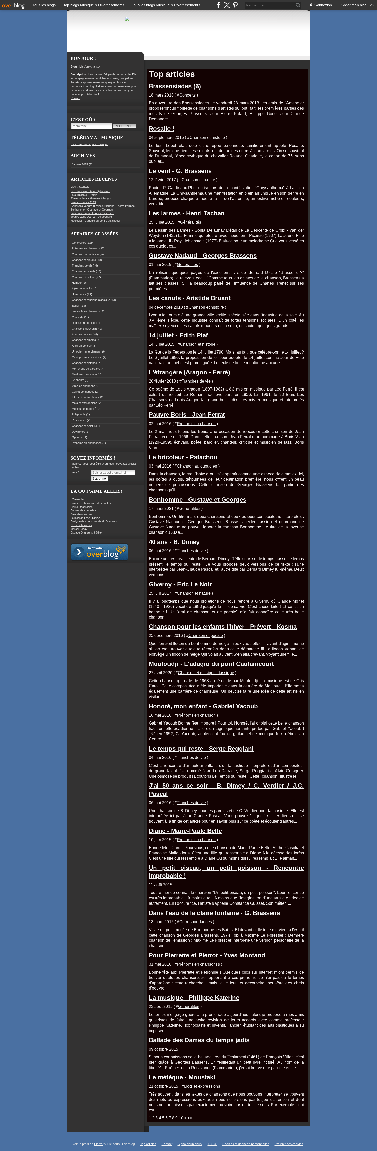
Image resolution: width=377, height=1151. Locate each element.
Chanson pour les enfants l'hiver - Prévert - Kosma (223, 626)
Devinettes (78, 431)
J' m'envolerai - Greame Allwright (91, 198)
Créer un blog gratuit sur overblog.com (99, 552)
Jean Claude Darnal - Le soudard (91, 216)
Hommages (79, 294)
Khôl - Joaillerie (80, 187)
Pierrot (98, 1144)
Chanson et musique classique (91, 299)
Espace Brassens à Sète (86, 532)
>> (190, 1118)
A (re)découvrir (81, 288)
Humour (77, 282)
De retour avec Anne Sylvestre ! (90, 191)
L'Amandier (77, 499)
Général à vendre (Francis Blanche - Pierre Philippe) (103, 205)
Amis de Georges (81, 514)
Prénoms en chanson (85, 248)
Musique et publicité (84, 408)
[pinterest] (235, 5)
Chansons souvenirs (85, 328)
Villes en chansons (83, 385)
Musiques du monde (84, 374)
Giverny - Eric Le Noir (180, 584)
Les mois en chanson (85, 311)
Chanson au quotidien (85, 254)
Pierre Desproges (82, 506)
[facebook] (218, 5)
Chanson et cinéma (84, 339)
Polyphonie (78, 414)
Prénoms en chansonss (87, 442)
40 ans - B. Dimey (174, 541)
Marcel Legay (79, 528)
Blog (74, 66)
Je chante (78, 380)
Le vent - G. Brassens (180, 170)
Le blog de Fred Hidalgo (85, 517)
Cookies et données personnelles (245, 1144)
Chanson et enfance (84, 362)
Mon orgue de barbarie (86, 368)
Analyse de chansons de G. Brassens (94, 521)
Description (79, 74)
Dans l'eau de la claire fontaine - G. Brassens (214, 912)
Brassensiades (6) (175, 86)
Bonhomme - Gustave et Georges (92, 209)
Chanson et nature (83, 277)
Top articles (148, 1144)
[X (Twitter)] (227, 5)
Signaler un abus (190, 1144)
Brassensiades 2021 (83, 202)
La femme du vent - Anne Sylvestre (92, 213)
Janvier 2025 (80, 164)
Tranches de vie (82, 265)
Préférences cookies (289, 1144)
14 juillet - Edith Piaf (178, 335)
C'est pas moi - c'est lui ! (87, 357)
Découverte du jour (84, 322)
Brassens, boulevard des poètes (91, 503)
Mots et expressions (84, 402)
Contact (75, 98)
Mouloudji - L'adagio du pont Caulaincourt (96, 220)
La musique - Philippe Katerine (194, 997)
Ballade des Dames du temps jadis (199, 1039)
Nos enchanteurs (81, 525)
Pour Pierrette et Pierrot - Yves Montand (207, 955)
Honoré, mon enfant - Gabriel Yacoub (203, 706)
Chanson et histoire (84, 259)
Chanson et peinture (84, 425)
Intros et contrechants (85, 397)
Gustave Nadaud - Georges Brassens (203, 255)
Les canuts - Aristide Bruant (190, 297)
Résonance (79, 420)
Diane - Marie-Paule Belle (185, 830)
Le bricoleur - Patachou (183, 457)
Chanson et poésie (83, 271)
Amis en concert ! (83, 334)
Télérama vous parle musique (89, 144)
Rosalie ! (161, 128)
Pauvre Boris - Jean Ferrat (187, 414)
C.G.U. (212, 1144)
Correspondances (83, 391)
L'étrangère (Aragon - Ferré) (189, 372)
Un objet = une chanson (86, 351)
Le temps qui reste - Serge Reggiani (201, 748)
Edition (76, 305)
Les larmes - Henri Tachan (187, 213)
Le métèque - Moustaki (182, 1077)
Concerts (77, 317)
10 (181, 1118)
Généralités (79, 242)
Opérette (77, 437)
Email (74, 472)
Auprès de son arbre (83, 510)
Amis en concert (82, 345)
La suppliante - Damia (84, 194)
